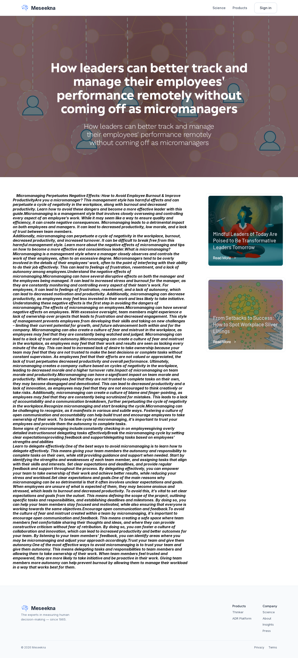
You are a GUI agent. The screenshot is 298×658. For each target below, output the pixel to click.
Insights (268, 624)
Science (219, 8)
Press (267, 631)
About (267, 618)
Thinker (238, 612)
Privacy (259, 647)
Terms (272, 647)
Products (240, 8)
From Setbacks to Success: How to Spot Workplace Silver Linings (246, 324)
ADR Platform (241, 618)
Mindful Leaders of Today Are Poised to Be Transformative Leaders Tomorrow (245, 240)
